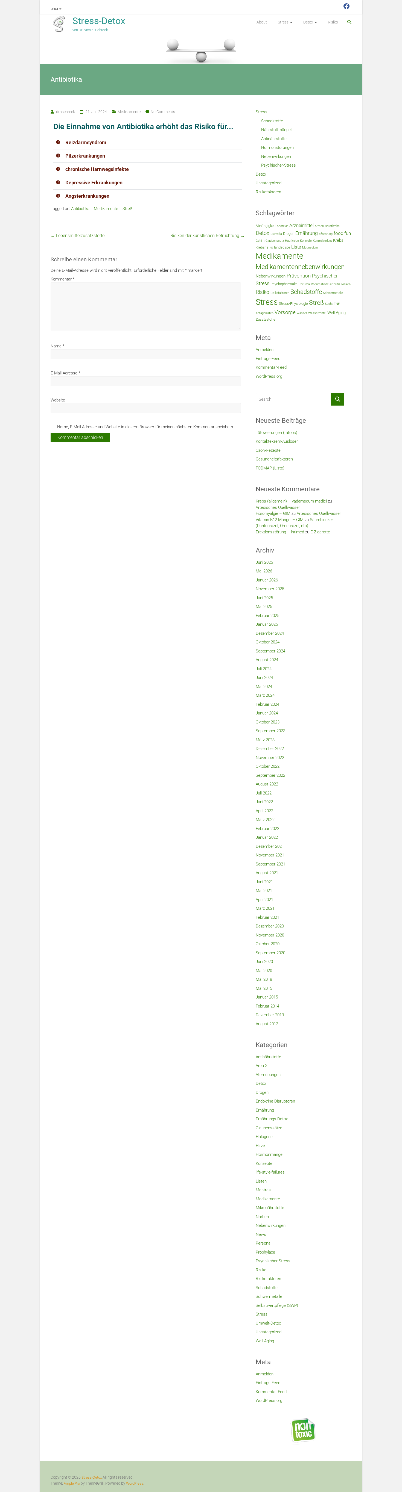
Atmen (319, 226)
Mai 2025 (264, 606)
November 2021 (270, 855)
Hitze (260, 1145)
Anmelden (264, 349)
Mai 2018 (264, 979)
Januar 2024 (267, 713)
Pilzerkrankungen (85, 156)
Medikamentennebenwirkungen (300, 267)
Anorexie (282, 226)
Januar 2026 (267, 580)
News (261, 1234)
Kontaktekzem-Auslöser (277, 441)
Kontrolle (306, 241)
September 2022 (270, 775)
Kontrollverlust (322, 241)
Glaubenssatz (275, 241)
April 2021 (264, 899)
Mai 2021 (264, 890)
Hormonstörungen (277, 147)
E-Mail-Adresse (65, 373)
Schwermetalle (333, 293)
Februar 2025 (267, 615)
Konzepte (264, 1163)
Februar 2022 (267, 828)
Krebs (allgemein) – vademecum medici (291, 501)
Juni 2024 (264, 677)
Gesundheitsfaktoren (274, 459)
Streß (127, 208)
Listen (261, 1181)
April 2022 (264, 810)
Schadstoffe (272, 121)
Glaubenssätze (269, 1127)
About (262, 22)
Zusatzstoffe (265, 319)
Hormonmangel (269, 1154)
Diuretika (276, 234)
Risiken (346, 284)
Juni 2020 (264, 961)
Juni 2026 (264, 562)
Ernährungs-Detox (272, 1118)
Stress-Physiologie (293, 304)
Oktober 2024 (267, 642)
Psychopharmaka (284, 284)
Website (58, 400)
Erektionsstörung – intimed (280, 532)
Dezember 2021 (270, 846)
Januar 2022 (267, 837)
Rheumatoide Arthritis (325, 284)
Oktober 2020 (267, 943)
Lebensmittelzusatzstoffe (77, 235)
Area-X (261, 1065)
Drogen (288, 234)
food (338, 233)
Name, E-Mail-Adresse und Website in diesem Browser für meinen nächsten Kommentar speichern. (145, 426)
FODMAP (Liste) (270, 468)
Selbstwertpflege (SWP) (277, 1305)
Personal (263, 1243)
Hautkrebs (292, 241)
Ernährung (306, 233)
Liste (296, 247)
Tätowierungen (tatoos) (276, 432)
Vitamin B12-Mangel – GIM (280, 519)
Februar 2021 (267, 917)
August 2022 (267, 784)
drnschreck (65, 112)
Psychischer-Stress (278, 165)
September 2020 (270, 952)
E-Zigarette (320, 532)
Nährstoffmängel (276, 129)
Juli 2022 (264, 793)
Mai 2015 (264, 988)
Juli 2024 (264, 668)
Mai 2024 (264, 686)
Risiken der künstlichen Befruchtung (207, 235)
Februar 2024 (267, 704)
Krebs (338, 240)
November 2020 (270, 935)
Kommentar (62, 279)
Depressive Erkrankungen (94, 182)
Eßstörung (326, 234)
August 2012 (267, 1023)
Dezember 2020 (270, 926)
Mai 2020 (264, 970)
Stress (283, 22)
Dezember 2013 (270, 1014)
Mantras (263, 1189)
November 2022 (270, 757)
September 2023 (270, 730)
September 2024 (270, 651)
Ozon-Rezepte (268, 450)
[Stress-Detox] (201, 50)
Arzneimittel (301, 225)
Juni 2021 (264, 881)
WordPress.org (269, 376)
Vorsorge (285, 312)
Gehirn (260, 241)
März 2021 (265, 908)
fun (347, 233)
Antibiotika (80, 208)
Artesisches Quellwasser (278, 507)
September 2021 (270, 864)
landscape (282, 247)
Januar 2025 (267, 624)
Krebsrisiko (264, 247)
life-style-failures (270, 1172)
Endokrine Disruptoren (275, 1101)
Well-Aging (265, 1341)
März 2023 (265, 739)
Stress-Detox (98, 20)
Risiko (333, 22)
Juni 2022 (264, 801)
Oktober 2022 (267, 766)
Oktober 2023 (267, 722)
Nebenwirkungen (276, 156)
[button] (147, 142)
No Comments (163, 112)
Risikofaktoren (268, 192)
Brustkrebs (332, 226)
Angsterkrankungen (87, 196)
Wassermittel (317, 313)
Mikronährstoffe (270, 1207)
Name (57, 346)
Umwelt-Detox (268, 1323)
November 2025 (270, 588)
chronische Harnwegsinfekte (97, 169)
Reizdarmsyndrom (85, 142)
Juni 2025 (264, 597)
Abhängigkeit (266, 226)
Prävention (299, 276)
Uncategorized (268, 183)
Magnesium (310, 247)
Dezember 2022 (270, 748)
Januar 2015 (267, 997)
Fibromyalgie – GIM (273, 513)
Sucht (329, 304)
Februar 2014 (267, 1006)
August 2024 (267, 659)
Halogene (264, 1136)
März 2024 (265, 695)
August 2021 (267, 872)
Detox (308, 22)
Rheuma (304, 284)
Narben (262, 1216)
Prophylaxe (265, 1252)
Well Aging (336, 312)
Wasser (302, 313)
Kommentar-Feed (271, 367)
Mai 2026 (264, 571)
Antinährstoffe (274, 138)
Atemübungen (268, 1074)
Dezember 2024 (270, 633)
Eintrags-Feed (268, 358)
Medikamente (129, 112)
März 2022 (265, 819)
